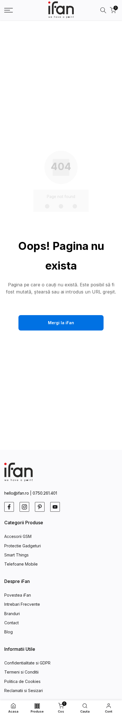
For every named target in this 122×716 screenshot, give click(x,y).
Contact (11, 622)
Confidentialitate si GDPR (27, 662)
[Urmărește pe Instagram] (24, 507)
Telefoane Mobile (21, 564)
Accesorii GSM (17, 536)
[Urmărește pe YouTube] (55, 507)
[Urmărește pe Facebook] (9, 507)
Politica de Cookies (22, 681)
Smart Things (16, 554)
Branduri (12, 613)
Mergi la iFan (61, 322)
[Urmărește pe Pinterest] (40, 507)
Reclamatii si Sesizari (23, 690)
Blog (8, 631)
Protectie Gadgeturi (22, 545)
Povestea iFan (17, 595)
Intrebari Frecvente (22, 604)
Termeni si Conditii (21, 672)
